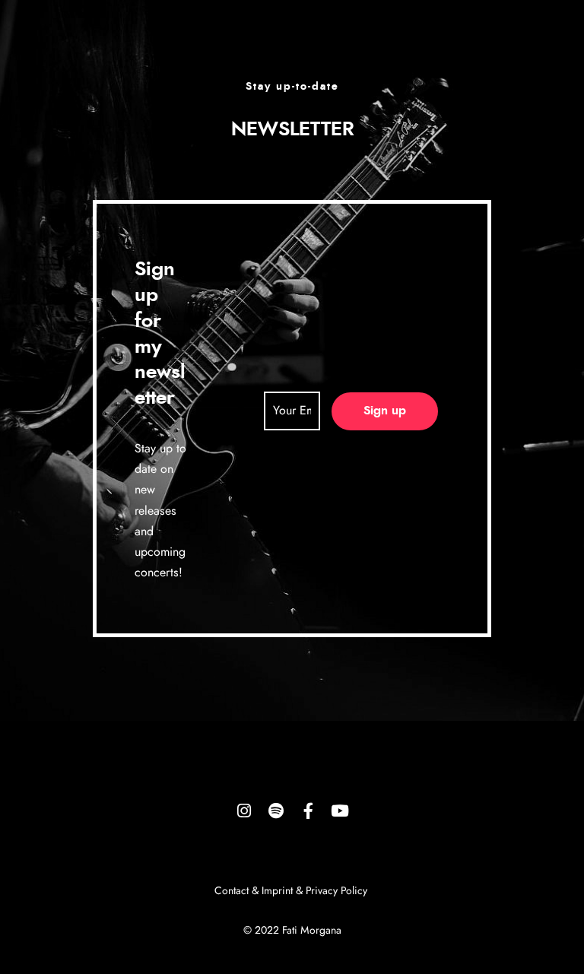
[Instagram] (244, 810)
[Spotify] (276, 810)
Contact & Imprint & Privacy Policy (292, 891)
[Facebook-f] (308, 810)
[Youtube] (340, 810)
